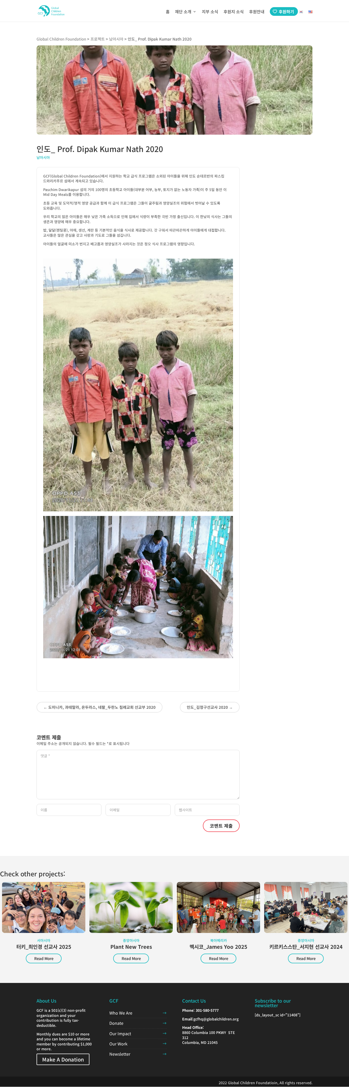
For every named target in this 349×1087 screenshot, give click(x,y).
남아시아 (43, 157)
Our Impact (120, 1033)
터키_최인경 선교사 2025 (43, 946)
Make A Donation (63, 1059)
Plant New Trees (131, 946)
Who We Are (120, 1013)
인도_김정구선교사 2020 (210, 707)
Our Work (118, 1044)
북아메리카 (218, 940)
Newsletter (119, 1054)
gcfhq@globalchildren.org (216, 1018)
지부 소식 (210, 12)
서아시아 (43, 940)
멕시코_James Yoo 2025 (218, 946)
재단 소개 (183, 12)
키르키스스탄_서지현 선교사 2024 (306, 946)
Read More (43, 958)
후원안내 (256, 12)
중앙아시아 (131, 940)
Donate (116, 1023)
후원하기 (286, 11)
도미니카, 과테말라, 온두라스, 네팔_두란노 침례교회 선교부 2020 (99, 707)
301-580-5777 (207, 1010)
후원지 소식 (234, 12)
